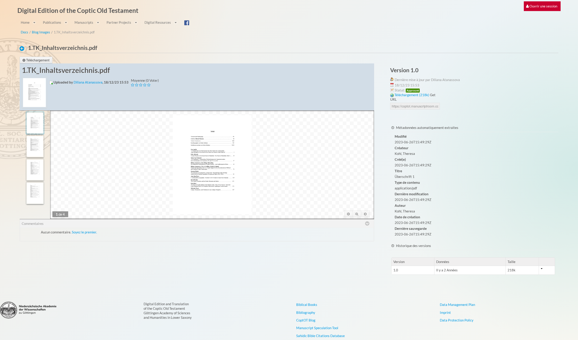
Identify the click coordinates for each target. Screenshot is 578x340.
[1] (35, 123)
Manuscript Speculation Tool (317, 328)
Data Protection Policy (456, 320)
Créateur (401, 148)
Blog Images (41, 32)
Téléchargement (37, 60)
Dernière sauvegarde (411, 228)
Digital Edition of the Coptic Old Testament (77, 10)
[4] (35, 193)
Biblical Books (306, 305)
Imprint (445, 312)
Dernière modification (412, 194)
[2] (35, 146)
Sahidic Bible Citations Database (320, 336)
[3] (35, 170)
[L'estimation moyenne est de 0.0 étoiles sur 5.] (133, 85)
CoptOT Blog (305, 320)
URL (393, 99)
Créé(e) (400, 159)
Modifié (401, 136)
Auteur (400, 205)
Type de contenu (407, 182)
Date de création (407, 217)
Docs (24, 32)
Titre (398, 171)
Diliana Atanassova (88, 82)
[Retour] (23, 48)
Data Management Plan (457, 305)
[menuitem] (541, 6)
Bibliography (305, 312)
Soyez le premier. (84, 232)
